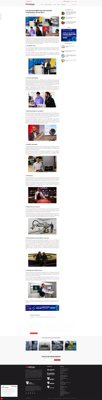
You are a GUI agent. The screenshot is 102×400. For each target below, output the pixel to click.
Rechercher (74, 4)
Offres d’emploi (63, 4)
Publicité (72, 1)
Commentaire (32, 318)
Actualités (42, 4)
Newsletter (61, 372)
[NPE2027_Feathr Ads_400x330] (68, 35)
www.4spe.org (32, 390)
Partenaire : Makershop (73, 398)
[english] (65, 1)
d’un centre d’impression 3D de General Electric (34, 116)
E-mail (31, 326)
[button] (2, 399)
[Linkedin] (1, 15)
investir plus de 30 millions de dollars (32, 153)
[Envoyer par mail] (1, 17)
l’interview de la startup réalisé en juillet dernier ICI (48, 89)
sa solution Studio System (40, 84)
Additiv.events (39, 379)
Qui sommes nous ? (50, 398)
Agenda (58, 4)
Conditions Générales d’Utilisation (58, 398)
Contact (75, 1)
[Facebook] (1, 13)
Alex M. (34, 14)
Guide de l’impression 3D (48, 4)
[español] (66, 1)
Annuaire (54, 4)
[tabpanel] (31, 346)
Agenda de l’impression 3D (64, 370)
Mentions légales (65, 398)
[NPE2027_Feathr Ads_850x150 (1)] (42, 308)
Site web (31, 329)
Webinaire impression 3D (63, 373)
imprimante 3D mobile (38, 209)
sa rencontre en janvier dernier (52, 180)
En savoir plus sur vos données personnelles (6, 393)
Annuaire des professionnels (64, 368)
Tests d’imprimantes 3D (63, 369)
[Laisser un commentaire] (1, 19)
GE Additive (44, 118)
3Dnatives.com (34, 379)
